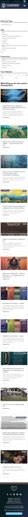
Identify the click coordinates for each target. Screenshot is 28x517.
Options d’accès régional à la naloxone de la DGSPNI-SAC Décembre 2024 (14, 433)
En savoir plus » (6, 117)
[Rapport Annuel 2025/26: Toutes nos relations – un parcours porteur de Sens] (14, 131)
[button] (24, 5)
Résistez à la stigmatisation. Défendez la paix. (14, 240)
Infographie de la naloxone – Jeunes (13, 336)
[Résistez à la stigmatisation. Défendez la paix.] (14, 229)
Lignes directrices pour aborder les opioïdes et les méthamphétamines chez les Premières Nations (14, 107)
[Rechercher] (25, 1)
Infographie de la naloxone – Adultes (13, 303)
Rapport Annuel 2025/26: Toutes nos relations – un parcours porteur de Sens (13, 143)
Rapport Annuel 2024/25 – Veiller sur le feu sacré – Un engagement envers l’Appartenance (14, 275)
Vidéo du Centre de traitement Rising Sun (13, 405)
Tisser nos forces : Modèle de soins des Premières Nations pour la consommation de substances (14, 173)
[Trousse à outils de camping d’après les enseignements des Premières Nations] (14, 196)
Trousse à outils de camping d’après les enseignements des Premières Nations (14, 207)
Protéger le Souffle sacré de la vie (12, 467)
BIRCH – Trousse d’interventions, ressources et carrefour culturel (12, 499)
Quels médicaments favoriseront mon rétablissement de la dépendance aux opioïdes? (13, 370)
